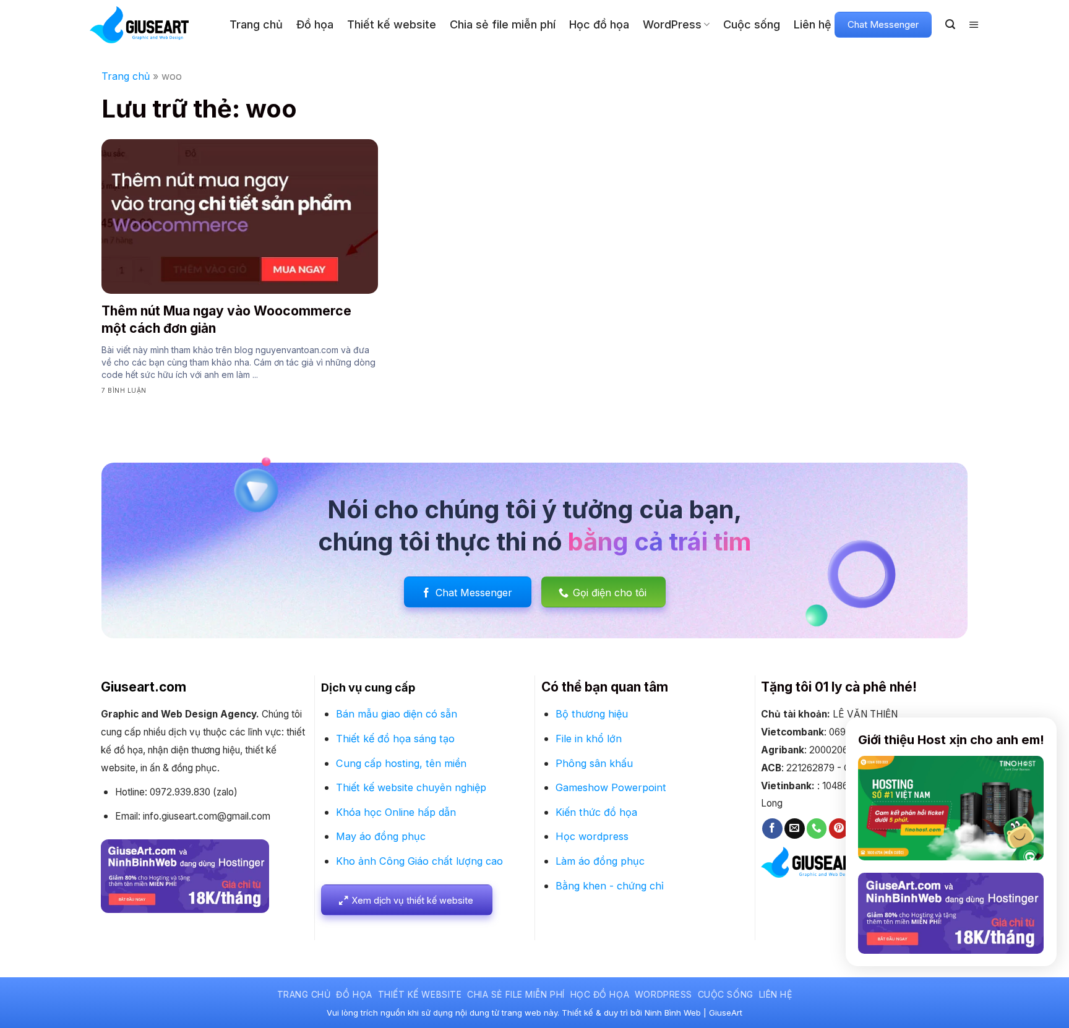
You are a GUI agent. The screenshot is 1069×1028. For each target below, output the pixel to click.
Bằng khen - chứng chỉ (610, 886)
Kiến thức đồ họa (596, 812)
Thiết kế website (391, 24)
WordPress (672, 24)
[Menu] (974, 24)
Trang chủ (256, 24)
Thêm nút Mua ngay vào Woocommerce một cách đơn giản (226, 319)
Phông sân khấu (594, 763)
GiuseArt (725, 1012)
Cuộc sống (751, 24)
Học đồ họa (599, 24)
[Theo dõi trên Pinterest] (839, 828)
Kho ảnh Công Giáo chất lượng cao (419, 861)
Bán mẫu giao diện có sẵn (396, 714)
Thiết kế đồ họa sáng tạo (395, 738)
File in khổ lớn (589, 738)
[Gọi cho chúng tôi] (817, 828)
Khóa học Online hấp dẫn (396, 812)
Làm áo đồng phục (600, 861)
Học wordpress (592, 836)
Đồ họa (314, 24)
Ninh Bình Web (673, 1012)
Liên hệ (812, 24)
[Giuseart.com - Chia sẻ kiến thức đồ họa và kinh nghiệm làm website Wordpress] (150, 24)
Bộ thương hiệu (592, 714)
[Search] (950, 24)
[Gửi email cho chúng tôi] (794, 828)
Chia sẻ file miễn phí (503, 24)
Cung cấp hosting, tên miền (401, 763)
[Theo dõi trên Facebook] (772, 828)
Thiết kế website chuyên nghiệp (411, 787)
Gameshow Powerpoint (611, 787)
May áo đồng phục (381, 836)
